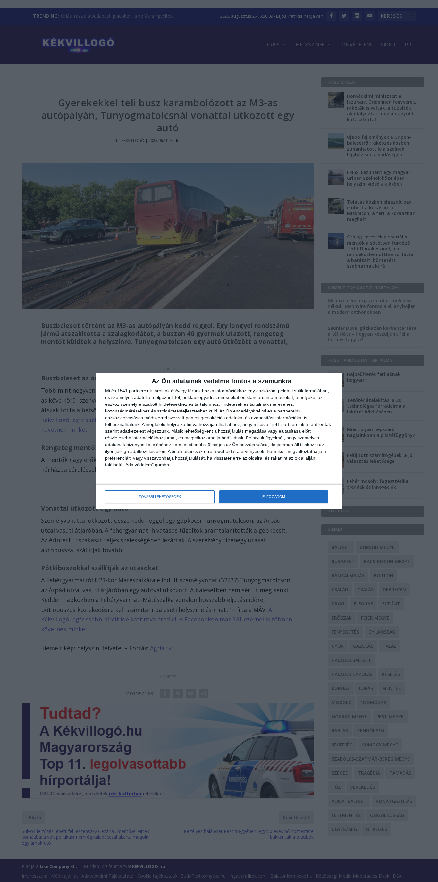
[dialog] (219, 441)
